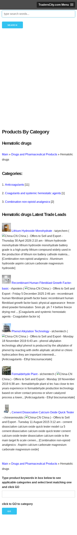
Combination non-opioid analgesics (27, 201)
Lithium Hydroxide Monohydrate (32, 230)
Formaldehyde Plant (24, 374)
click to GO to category (17, 503)
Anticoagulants (14, 184)
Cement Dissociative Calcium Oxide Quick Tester (43, 412)
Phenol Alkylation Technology (30, 331)
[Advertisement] (38, 84)
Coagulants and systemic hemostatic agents (33, 193)
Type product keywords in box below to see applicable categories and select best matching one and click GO (37, 482)
